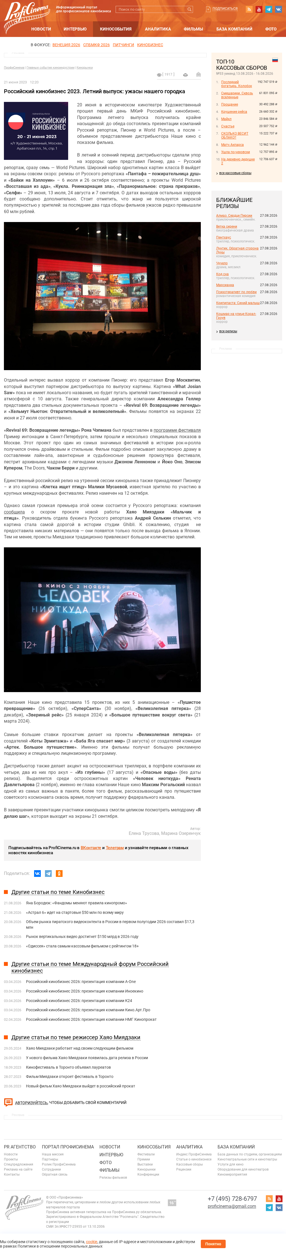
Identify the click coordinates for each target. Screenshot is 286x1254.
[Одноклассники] (59, 873)
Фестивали (146, 1154)
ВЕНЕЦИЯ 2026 (66, 45)
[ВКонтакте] (37, 873)
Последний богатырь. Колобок (236, 84)
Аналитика (158, 29)
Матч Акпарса (232, 145)
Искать (189, 9)
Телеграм (115, 847)
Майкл (226, 119)
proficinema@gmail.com (232, 1206)
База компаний (234, 29)
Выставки (145, 1164)
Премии (143, 1159)
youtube (258, 9)
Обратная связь (55, 1174)
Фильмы (193, 29)
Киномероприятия (232, 1174)
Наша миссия (53, 1154)
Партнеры (50, 1159)
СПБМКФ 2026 (96, 45)
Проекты (11, 1159)
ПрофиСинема (14, 67)
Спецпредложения (18, 1164)
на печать (185, 75)
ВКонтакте (91, 847)
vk (278, 9)
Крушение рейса (234, 112)
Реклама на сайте (18, 1169)
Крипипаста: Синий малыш (238, 303)
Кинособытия (116, 29)
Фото (271, 29)
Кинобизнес (150, 45)
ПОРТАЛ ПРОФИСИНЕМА (68, 1147)
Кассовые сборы (189, 1164)
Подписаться (225, 9)
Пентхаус (223, 237)
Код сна (222, 274)
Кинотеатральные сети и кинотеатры (247, 1159)
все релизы (228, 331)
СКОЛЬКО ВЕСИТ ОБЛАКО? (234, 135)
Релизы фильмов (113, 1178)
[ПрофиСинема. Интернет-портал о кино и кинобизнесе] (27, 11)
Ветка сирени (226, 226)
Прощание (229, 104)
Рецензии (183, 1169)
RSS (249, 9)
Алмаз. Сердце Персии (234, 216)
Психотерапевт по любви (236, 292)
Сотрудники (51, 1169)
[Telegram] (48, 873)
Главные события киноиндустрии (50, 67)
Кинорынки (85, 67)
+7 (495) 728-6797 (232, 1198)
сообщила (14, 512)
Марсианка (225, 285)
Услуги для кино (231, 1164)
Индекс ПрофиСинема (194, 1154)
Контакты (12, 1174)
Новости (41, 29)
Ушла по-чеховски (235, 152)
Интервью (75, 29)
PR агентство (20, 1147)
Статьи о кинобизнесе (193, 1159)
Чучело (222, 263)
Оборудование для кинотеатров (243, 1169)
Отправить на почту (198, 74)
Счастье (227, 126)
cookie (91, 1241)
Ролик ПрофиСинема (59, 1164)
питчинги (123, 45)
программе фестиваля (177, 430)
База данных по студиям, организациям (250, 1154)
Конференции (148, 1174)
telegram (268, 9)
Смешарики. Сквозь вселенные (237, 95)
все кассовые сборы (235, 173)
